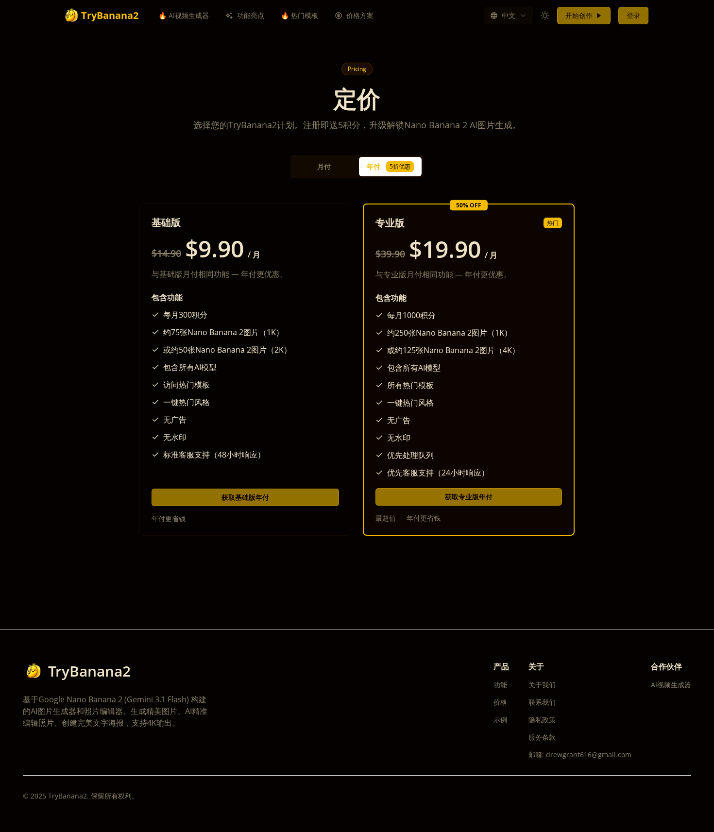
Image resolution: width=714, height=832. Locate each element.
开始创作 (579, 15)
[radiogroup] (357, 166)
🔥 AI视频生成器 (183, 15)
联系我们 (542, 702)
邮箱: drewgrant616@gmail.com (579, 754)
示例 (500, 719)
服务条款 (542, 737)
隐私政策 (542, 719)
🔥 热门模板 (299, 15)
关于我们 (542, 684)
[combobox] (508, 15)
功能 (500, 684)
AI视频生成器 (671, 684)
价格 (500, 702)
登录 (633, 15)
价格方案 (360, 15)
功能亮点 (250, 15)
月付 (324, 166)
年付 (388, 166)
